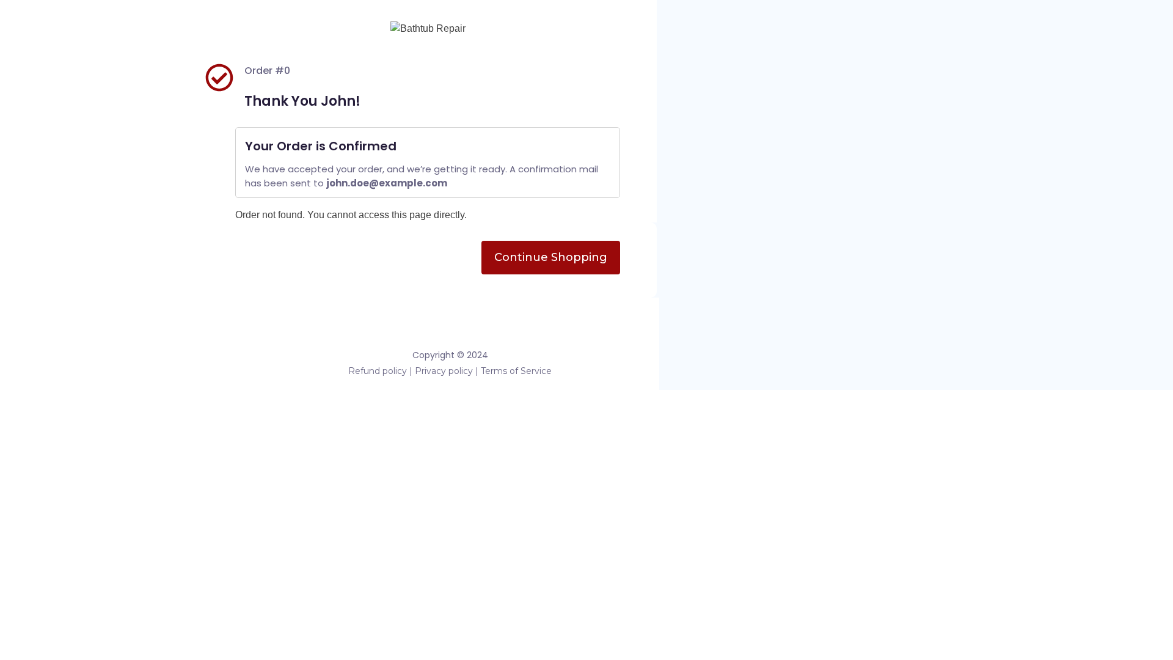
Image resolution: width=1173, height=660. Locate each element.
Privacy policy (444, 370)
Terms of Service (516, 370)
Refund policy (377, 370)
